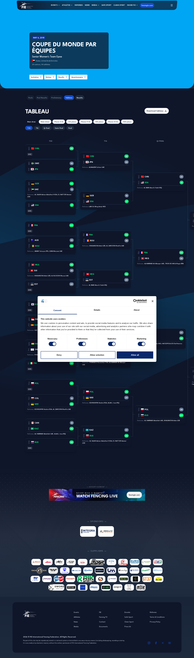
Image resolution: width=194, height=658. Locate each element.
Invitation (35, 77)
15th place (127, 121)
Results (61, 77)
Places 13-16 (113, 121)
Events (54, 5)
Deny (59, 355)
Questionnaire (77, 77)
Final (70, 128)
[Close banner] (152, 301)
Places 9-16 (85, 121)
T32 (28, 128)
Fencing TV (103, 617)
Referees (79, 5)
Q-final (46, 128)
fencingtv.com (147, 5)
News (87, 5)
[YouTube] (169, 643)
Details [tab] (97, 310)
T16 (37, 128)
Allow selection (97, 355)
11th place (99, 121)
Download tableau (155, 110)
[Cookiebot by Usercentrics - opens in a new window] (135, 301)
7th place (72, 121)
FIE (100, 612)
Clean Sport (119, 5)
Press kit (127, 626)
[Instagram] (149, 643)
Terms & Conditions (157, 617)
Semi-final (59, 128)
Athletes (66, 5)
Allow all (135, 355)
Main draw (31, 121)
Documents (103, 626)
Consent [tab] (57, 310)
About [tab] (136, 310)
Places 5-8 (59, 121)
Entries (48, 77)
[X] (162, 643)
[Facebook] (156, 643)
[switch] (82, 344)
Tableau (68, 97)
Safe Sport (106, 5)
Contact (102, 621)
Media (94, 5)
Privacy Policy (155, 621)
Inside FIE (131, 5)
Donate (127, 612)
